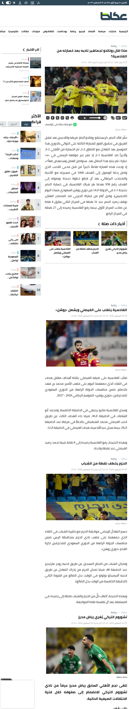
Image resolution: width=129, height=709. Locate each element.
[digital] (38, 3)
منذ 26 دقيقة (24, 70)
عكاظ (122, 46)
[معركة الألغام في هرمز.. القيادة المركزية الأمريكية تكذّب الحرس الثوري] (35, 62)
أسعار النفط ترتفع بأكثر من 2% (16, 81)
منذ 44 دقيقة (24, 85)
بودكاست (62, 31)
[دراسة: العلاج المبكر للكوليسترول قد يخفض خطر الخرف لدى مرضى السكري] (35, 96)
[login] (20, 3)
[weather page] (26, 3)
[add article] (32, 3)
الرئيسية (123, 31)
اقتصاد (91, 31)
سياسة (102, 31)
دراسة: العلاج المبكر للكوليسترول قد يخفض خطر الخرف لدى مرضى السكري (17, 98)
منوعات (36, 31)
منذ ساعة (25, 104)
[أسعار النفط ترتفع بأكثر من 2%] (35, 81)
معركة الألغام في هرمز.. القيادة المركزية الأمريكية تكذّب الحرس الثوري (17, 65)
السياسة (25, 59)
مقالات (25, 31)
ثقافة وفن (48, 31)
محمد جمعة (122, 677)
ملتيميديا (13, 31)
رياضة (73, 31)
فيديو (82, 31)
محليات (112, 31)
